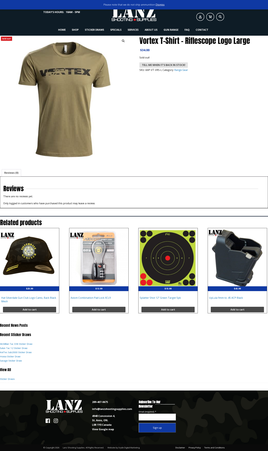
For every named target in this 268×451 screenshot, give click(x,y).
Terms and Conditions (214, 447)
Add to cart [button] (30, 309)
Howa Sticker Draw (10, 356)
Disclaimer (180, 447)
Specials (115, 29)
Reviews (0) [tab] (11, 172)
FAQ (187, 29)
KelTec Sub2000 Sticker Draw (16, 352)
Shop (75, 29)
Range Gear (181, 70)
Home (62, 29)
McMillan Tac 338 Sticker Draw (16, 343)
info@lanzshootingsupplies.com (112, 409)
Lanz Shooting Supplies (74, 447)
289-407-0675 (100, 402)
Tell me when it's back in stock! (163, 65)
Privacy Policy (195, 447)
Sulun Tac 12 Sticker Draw (13, 348)
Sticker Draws (94, 29)
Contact (202, 29)
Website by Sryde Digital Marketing (123, 447)
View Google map (103, 429)
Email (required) (147, 411)
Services (133, 29)
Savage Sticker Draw (11, 360)
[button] (123, 41)
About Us (151, 29)
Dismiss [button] (160, 4)
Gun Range (171, 29)
